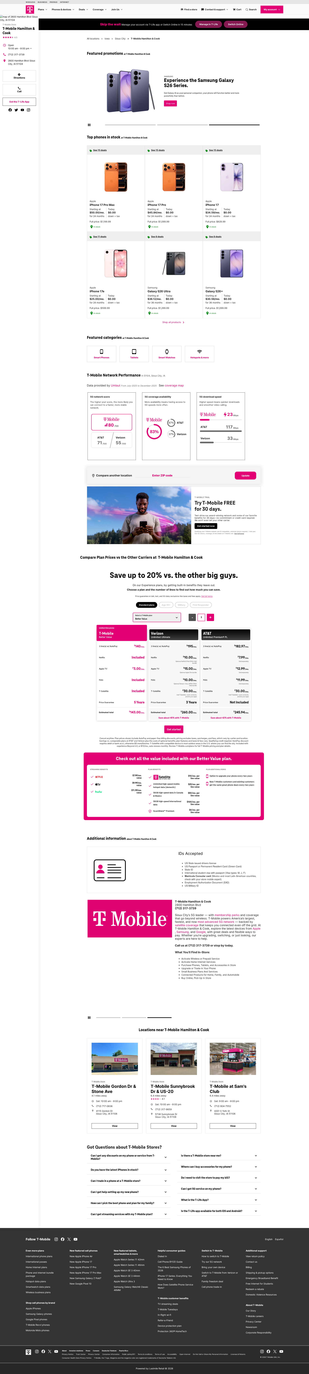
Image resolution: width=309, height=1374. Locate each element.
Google (201, 932)
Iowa (107, 38)
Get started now (206, 526)
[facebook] (10, 110)
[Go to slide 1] (106, 125)
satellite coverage (186, 925)
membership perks (227, 915)
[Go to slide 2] (158, 125)
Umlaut (116, 385)
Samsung (183, 932)
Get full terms (239, 533)
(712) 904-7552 (222, 1106)
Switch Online (235, 24)
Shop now (170, 103)
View (114, 1126)
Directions (19, 76)
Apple (256, 928)
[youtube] (22, 110)
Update (245, 475)
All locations (93, 38)
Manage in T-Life (208, 24)
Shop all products (173, 322)
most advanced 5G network (216, 921)
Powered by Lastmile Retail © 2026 (154, 1368)
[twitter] (16, 110)
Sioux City (120, 38)
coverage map (174, 385)
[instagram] (28, 110)
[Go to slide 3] (210, 125)
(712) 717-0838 (104, 1106)
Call (19, 90)
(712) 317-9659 (163, 1109)
